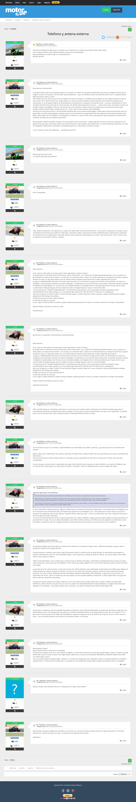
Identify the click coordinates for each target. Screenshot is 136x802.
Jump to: (115, 774)
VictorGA (15, 679)
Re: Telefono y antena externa (47, 681)
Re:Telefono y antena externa (46, 82)
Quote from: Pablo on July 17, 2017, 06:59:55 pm (45, 492)
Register (47, 3)
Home (17, 3)
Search (31, 3)
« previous (124, 26)
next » (130, 26)
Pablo (15, 80)
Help (24, 3)
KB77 (15, 42)
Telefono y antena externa (45, 44)
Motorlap (9, 3)
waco (15, 223)
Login (39, 3)
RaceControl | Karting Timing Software (68, 785)
